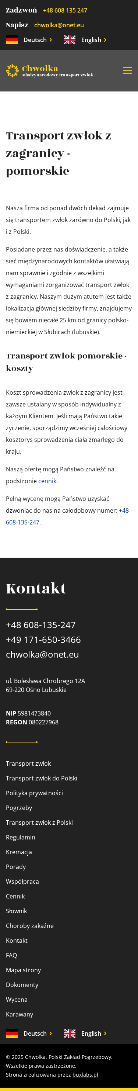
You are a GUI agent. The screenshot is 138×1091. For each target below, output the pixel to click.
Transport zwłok (28, 763)
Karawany (19, 1014)
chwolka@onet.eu (59, 25)
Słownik (16, 911)
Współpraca (22, 881)
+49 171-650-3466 (43, 639)
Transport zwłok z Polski (39, 822)
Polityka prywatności (34, 793)
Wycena (17, 999)
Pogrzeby (19, 808)
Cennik (15, 896)
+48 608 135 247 (65, 10)
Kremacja (19, 852)
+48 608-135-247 (41, 625)
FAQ (11, 955)
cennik (47, 481)
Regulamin (20, 837)
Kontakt (17, 940)
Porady (16, 867)
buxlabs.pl (85, 1074)
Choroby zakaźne (30, 926)
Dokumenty (22, 985)
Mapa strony (23, 970)
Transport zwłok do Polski (41, 778)
